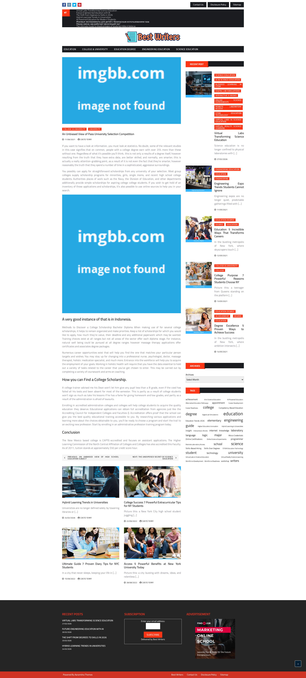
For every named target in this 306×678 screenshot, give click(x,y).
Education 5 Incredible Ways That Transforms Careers (229, 233)
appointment (218, 403)
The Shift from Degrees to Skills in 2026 (84, 637)
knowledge (224, 430)
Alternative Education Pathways (197, 403)
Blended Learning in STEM (228, 85)
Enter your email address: (153, 621)
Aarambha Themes (84, 675)
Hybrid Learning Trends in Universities (85, 502)
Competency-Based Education (231, 408)
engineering (221, 178)
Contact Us (198, 5)
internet (213, 430)
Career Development (236, 403)
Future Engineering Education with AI (83, 629)
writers (234, 461)
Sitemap (237, 5)
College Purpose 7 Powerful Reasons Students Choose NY (229, 279)
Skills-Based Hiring (193, 448)
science (237, 444)
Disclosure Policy (218, 5)
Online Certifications (194, 439)
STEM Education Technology (228, 114)
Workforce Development (194, 461)
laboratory (237, 430)
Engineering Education (156, 49)
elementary (214, 420)
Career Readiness (192, 408)
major (218, 435)
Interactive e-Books (226, 95)
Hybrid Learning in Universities (232, 426)
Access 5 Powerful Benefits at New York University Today (152, 565)
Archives (190, 374)
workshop (225, 461)
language (191, 435)
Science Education (187, 49)
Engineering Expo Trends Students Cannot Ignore (229, 187)
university (94, 129)
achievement (222, 316)
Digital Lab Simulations (227, 90)
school (218, 444)
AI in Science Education (227, 79)
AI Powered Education (235, 399)
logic (205, 435)
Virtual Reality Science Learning (228, 127)
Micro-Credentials (236, 435)
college (219, 270)
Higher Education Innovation (208, 426)
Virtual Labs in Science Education (228, 120)
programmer (237, 439)
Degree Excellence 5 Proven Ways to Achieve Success (229, 329)
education (220, 174)
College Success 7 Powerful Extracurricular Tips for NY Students (152, 504)
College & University (95, 49)
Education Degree (125, 49)
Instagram (69, 5)
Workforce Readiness (212, 461)
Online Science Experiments (228, 101)
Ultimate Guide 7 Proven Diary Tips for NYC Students (90, 565)
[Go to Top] (298, 663)
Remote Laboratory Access (228, 107)
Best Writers (159, 639)
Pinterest (79, 5)
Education (70, 49)
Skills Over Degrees (212, 448)
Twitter (74, 5)
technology (212, 453)
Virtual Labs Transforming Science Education (229, 136)
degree (219, 224)
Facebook (64, 5)
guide (190, 425)
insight (189, 430)
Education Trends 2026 (195, 420)
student (191, 452)
